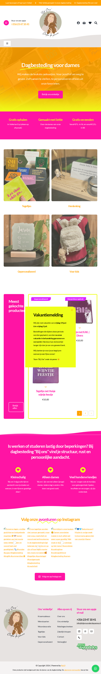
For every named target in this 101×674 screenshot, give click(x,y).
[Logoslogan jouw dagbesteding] (87, 644)
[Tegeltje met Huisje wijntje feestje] (45, 370)
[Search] (95, 23)
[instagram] (79, 631)
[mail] (91, 631)
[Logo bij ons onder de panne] (50, 9)
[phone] (79, 637)
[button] (80, 328)
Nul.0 (63, 665)
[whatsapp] (85, 631)
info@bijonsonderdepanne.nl (89, 623)
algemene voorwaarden (72, 670)
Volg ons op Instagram (51, 576)
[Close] (72, 310)
